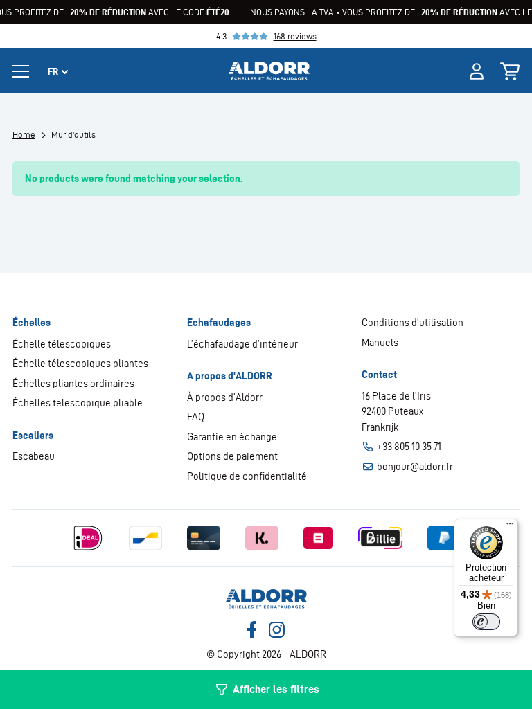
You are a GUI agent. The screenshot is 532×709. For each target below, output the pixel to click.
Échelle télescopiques (61, 344)
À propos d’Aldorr (225, 397)
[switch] (486, 621)
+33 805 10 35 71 (409, 446)
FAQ (195, 416)
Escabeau (33, 456)
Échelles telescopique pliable (77, 403)
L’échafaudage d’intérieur (242, 344)
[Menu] (510, 527)
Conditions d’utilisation (412, 322)
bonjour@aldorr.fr (415, 466)
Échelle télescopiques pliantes (80, 363)
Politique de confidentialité (247, 476)
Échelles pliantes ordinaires (73, 383)
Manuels (380, 342)
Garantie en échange (232, 436)
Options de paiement (232, 456)
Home (23, 134)
